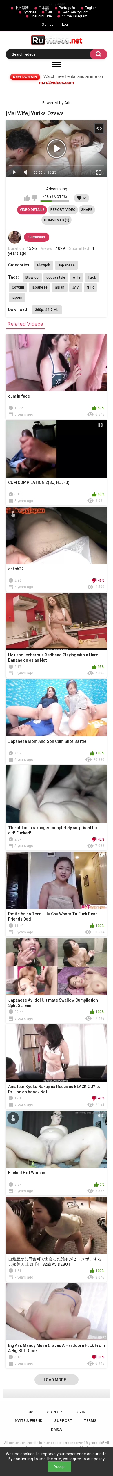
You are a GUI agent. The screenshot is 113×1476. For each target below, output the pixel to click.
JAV (75, 287)
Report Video (63, 210)
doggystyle (55, 277)
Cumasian (36, 237)
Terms (90, 1420)
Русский (29, 12)
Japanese (66, 265)
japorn (17, 297)
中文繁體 (22, 8)
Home (30, 1412)
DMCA (56, 1429)
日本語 (44, 8)
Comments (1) (56, 220)
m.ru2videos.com (56, 82)
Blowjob (43, 265)
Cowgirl (18, 287)
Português (67, 8)
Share (86, 210)
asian (60, 287)
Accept (59, 1466)
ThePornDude (41, 16)
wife (77, 277)
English (91, 8)
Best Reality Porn (75, 12)
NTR (90, 287)
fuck (92, 277)
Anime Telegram (74, 16)
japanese (40, 287)
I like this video (27, 198)
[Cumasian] (14, 237)
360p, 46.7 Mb (47, 310)
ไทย (49, 12)
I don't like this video (34, 198)
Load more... (57, 1379)
